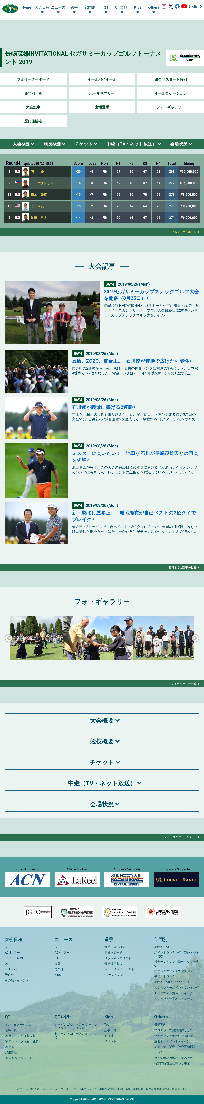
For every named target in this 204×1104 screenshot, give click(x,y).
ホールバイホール (102, 79)
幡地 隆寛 (39, 195)
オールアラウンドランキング (173, 971)
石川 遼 (37, 172)
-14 (78, 218)
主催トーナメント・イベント (173, 1041)
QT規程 (10, 1047)
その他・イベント (17, 980)
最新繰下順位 (113, 964)
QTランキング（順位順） (21, 1036)
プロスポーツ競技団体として (173, 1030)
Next (195, 639)
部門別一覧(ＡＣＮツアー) (171, 982)
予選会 (9, 975)
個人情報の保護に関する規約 (173, 1058)
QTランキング (113, 975)
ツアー (9, 947)
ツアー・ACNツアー (18, 958)
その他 (59, 969)
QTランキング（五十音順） (23, 1041)
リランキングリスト (117, 958)
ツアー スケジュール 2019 (180, 837)
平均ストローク (164, 976)
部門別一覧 (33, 93)
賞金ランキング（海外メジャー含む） (176, 963)
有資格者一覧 (113, 952)
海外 (58, 964)
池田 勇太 (39, 218)
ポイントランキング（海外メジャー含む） (176, 954)
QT (7, 964)
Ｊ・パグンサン (42, 183)
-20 (78, 171)
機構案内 (160, 1024)
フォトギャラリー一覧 (182, 683)
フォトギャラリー (170, 107)
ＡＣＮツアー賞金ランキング (173, 993)
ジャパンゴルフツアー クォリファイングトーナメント (76, 1026)
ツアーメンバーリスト (119, 969)
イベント (110, 1041)
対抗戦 (108, 1036)
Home (26, 7)
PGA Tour (11, 969)
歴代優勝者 (33, 121)
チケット (84, 143)
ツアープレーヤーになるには (173, 1036)
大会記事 (33, 107)
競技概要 (52, 143)
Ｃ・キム (37, 206)
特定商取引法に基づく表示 (172, 1063)
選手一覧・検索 (114, 947)
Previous (9, 639)
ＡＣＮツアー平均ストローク (173, 999)
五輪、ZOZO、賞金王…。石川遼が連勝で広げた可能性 (130, 361)
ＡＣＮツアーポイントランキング (176, 987)
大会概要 (21, 143)
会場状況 (179, 143)
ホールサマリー (102, 93)
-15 (78, 194)
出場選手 (102, 107)
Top (106, 1024)
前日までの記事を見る (182, 567)
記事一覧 (11, 1030)
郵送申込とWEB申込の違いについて (77, 1035)
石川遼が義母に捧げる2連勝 (102, 407)
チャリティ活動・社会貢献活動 (175, 1047)
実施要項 (11, 1052)
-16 (78, 183)
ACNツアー (12, 952)
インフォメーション (18, 1024)
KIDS (58, 975)
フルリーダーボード (33, 79)
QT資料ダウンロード (18, 1058)
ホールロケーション (171, 93)
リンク (158, 1052)
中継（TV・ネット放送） (132, 143)
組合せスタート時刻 (171, 79)
